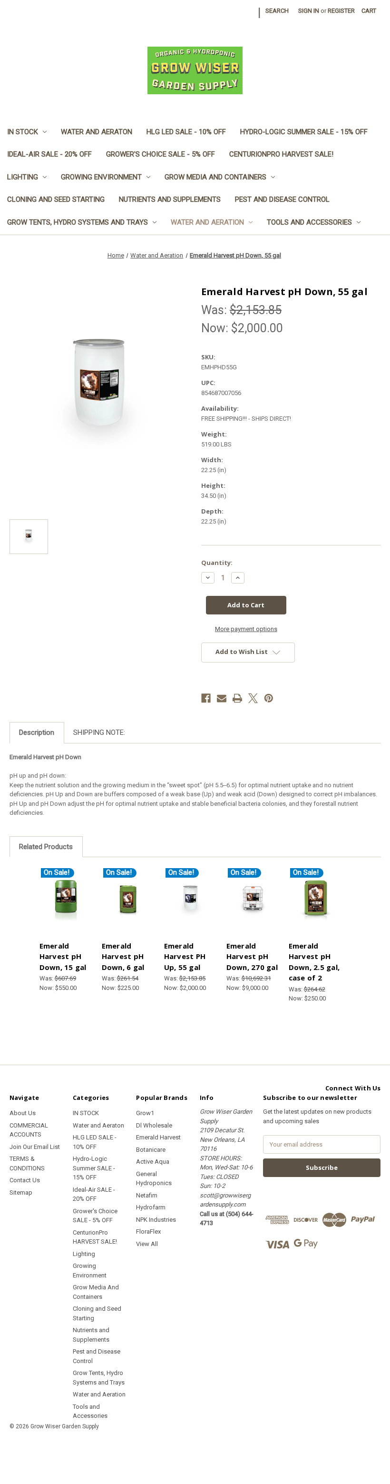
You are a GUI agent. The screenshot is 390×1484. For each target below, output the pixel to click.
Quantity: (217, 562)
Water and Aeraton (96, 132)
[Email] (221, 698)
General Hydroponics (154, 1178)
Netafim (146, 1195)
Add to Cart (66, 908)
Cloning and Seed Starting (56, 199)
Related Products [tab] (46, 846)
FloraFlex (148, 1231)
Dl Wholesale (154, 1125)
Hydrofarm (151, 1207)
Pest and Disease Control (282, 199)
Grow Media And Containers (215, 177)
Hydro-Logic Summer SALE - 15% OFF (304, 132)
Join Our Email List (35, 1146)
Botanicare (151, 1149)
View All (147, 1243)
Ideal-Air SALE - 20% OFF (49, 154)
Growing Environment (101, 177)
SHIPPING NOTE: (99, 732)
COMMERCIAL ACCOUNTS (29, 1130)
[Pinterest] (268, 698)
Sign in (308, 10)
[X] (253, 698)
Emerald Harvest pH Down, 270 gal (252, 956)
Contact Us (25, 1180)
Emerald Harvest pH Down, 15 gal (63, 956)
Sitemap (21, 1192)
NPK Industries (156, 1219)
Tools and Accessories (309, 222)
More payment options (246, 629)
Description (36, 732)
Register (341, 10)
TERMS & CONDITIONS (27, 1163)
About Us (23, 1113)
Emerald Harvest (158, 1137)
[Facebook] (206, 698)
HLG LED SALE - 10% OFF (186, 132)
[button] (195, 1448)
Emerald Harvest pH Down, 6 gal (123, 956)
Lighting (22, 177)
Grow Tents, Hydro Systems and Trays (77, 222)
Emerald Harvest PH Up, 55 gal (185, 956)
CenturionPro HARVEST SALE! (281, 154)
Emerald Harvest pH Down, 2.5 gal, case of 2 (314, 962)
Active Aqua (152, 1161)
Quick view (66, 890)
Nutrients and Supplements (170, 199)
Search (277, 10)
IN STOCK (22, 132)
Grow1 (145, 1113)
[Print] (237, 698)
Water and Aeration (207, 222)
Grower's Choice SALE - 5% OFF (160, 154)
